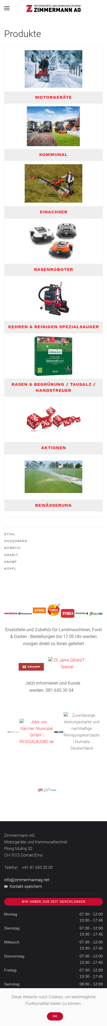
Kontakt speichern (26, 886)
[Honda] (11, 613)
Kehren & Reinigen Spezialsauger (53, 326)
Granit (11, 555)
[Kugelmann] (56, 731)
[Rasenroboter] (53, 240)
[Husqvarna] (25, 613)
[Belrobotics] (81, 613)
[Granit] (67, 663)
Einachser (53, 211)
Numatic (12, 548)
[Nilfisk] (9, 731)
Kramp (10, 562)
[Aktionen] (53, 419)
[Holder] (17, 731)
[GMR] (60, 731)
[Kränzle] (13, 731)
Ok (55, 1016)
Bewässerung (53, 505)
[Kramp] (31, 666)
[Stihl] (39, 610)
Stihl (9, 534)
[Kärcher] (36, 731)
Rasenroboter (53, 269)
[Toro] (67, 613)
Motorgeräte (53, 97)
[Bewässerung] (53, 476)
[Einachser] (53, 183)
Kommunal (53, 154)
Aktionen (53, 447)
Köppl (10, 569)
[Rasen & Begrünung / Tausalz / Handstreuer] (53, 355)
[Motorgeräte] (53, 68)
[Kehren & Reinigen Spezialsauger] (53, 298)
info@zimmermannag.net (26, 879)
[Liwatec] (96, 613)
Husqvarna (15, 541)
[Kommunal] (53, 125)
